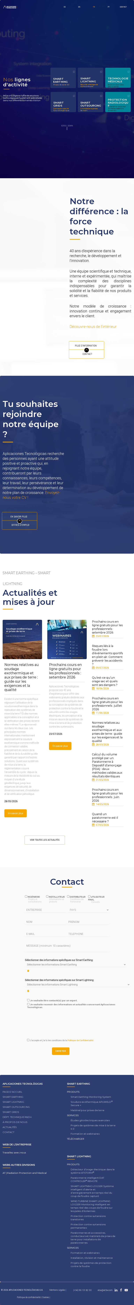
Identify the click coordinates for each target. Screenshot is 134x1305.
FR (94, 7)
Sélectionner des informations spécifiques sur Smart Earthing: (59, 960)
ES (65, 7)
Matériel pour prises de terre (88, 1110)
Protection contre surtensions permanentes (88, 1226)
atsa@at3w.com (105, 1290)
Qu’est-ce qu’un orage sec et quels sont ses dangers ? (104, 681)
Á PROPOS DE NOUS (15, 1122)
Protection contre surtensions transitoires (88, 1218)
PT (109, 7)
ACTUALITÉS (10, 1127)
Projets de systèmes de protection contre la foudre (91, 1264)
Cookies (46, 1297)
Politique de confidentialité (29, 1297)
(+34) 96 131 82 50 (82, 1290)
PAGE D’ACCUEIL (12, 1091)
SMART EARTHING (13, 1096)
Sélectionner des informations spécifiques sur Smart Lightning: (59, 980)
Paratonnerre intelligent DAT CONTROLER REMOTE (87, 1179)
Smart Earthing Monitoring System (91, 1096)
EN (79, 7)
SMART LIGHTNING (13, 1101)
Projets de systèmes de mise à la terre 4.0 (93, 1127)
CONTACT (123, 7)
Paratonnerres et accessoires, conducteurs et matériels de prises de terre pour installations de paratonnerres (93, 1237)
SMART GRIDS (11, 1112)
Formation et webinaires (85, 1133)
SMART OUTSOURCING (16, 1107)
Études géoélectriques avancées (90, 1120)
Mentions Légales (57, 1290)
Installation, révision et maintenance (92, 1257)
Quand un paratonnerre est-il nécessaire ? (105, 817)
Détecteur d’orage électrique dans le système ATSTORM (93, 1171)
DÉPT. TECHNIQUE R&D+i (17, 1117)
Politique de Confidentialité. (80, 1040)
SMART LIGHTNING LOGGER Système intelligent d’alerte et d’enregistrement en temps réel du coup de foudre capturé (92, 1191)
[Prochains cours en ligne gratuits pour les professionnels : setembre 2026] (67, 639)
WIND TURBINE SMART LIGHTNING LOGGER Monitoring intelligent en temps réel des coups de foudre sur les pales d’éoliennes (92, 1206)
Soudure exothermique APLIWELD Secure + (92, 1103)
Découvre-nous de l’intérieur (93, 326)
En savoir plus (15, 813)
